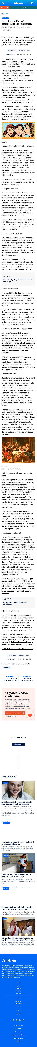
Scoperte (18, 993)
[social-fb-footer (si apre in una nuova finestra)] (17, 1020)
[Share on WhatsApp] (30, 54)
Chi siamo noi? (18, 1029)
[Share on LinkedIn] (21, 54)
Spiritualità (18, 991)
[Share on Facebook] (18, 54)
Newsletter (18, 1001)
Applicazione (18, 1003)
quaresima (6, 823)
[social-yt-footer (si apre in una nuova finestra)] (13, 1020)
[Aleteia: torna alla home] (18, 3)
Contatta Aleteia (18, 1038)
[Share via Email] (27, 54)
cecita (5, 919)
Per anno (18, 1014)
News (18, 986)
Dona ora (3, 8)
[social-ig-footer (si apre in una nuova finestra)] (23, 1020)
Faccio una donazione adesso (14, 713)
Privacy (18, 1041)
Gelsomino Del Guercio (23, 27)
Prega (22, 8)
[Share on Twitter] (24, 54)
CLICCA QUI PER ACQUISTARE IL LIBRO (17, 649)
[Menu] (7, 3)
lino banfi (5, 888)
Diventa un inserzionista (18, 1035)
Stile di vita (5, 14)
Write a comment (18, 744)
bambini (5, 855)
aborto (5, 783)
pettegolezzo (6, 667)
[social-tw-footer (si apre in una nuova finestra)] (20, 1020)
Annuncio (18, 1006)
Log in (24, 737)
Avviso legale (18, 1032)
